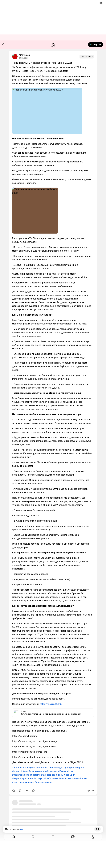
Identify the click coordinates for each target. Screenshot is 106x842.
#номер (63, 778)
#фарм (59, 774)
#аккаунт (39, 778)
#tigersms (35, 774)
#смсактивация (37, 771)
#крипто (71, 771)
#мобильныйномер (77, 778)
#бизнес (43, 767)
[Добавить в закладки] (20, 791)
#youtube (17, 767)
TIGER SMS (24, 55)
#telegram (78, 767)
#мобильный (51, 778)
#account (17, 771)
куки (21, 829)
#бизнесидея (56, 767)
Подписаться (86, 56)
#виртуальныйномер (23, 782)
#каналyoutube (30, 767)
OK (97, 829)
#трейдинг (52, 771)
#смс (25, 771)
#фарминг (69, 774)
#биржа (62, 771)
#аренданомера (43, 782)
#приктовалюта (20, 774)
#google (68, 767)
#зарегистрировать (22, 778)
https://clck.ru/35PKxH (51, 704)
